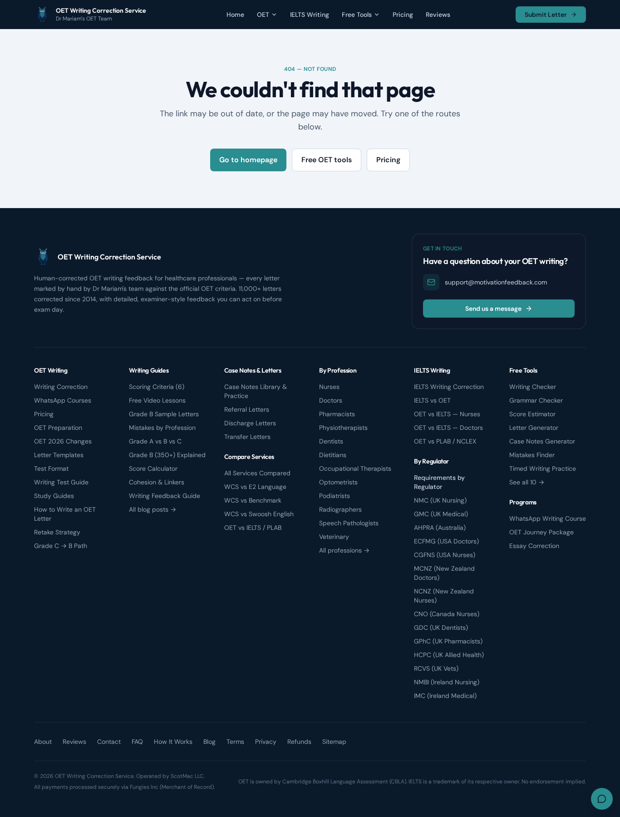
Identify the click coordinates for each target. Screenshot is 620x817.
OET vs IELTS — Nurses (447, 414)
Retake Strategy (57, 532)
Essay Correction (534, 546)
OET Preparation (58, 427)
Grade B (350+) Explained (167, 455)
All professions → (344, 550)
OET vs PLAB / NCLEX (445, 441)
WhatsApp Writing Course (547, 518)
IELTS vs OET (432, 400)
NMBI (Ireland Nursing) (446, 682)
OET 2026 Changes (63, 441)
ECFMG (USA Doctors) (446, 541)
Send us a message (493, 308)
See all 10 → (526, 482)
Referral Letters (246, 409)
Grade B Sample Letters (164, 414)
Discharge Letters (250, 423)
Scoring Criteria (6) (156, 387)
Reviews (438, 14)
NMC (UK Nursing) (440, 500)
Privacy (265, 741)
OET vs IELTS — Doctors (448, 427)
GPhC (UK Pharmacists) (448, 641)
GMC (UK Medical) (441, 514)
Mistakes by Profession (162, 427)
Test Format (51, 468)
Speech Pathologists (349, 523)
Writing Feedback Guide (164, 496)
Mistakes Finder (532, 455)
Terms (235, 741)
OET (263, 14)
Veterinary (334, 537)
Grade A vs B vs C (155, 441)
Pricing (403, 14)
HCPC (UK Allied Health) (449, 655)
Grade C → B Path (60, 546)
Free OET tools (326, 159)
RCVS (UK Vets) (436, 668)
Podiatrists (334, 496)
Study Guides (54, 496)
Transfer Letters (247, 437)
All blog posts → (152, 509)
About (43, 741)
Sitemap (334, 741)
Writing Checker (532, 387)
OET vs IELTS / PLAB (252, 527)
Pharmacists (337, 414)
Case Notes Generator (542, 441)
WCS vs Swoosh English (259, 514)
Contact (109, 741)
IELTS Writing (309, 14)
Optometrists (338, 482)
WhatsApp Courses (62, 400)
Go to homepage (248, 159)
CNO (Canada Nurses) (446, 614)
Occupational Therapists (355, 468)
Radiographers (340, 509)
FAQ (137, 741)
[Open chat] (602, 799)
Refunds (299, 741)
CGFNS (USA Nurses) (444, 555)
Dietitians (332, 455)
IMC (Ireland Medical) (445, 696)
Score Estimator (532, 414)
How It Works (173, 741)
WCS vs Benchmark (252, 500)
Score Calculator (153, 468)
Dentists (331, 441)
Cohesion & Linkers (156, 482)
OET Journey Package (541, 532)
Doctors (330, 400)
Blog (209, 741)
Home (235, 14)
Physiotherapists (343, 427)
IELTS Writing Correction (449, 387)
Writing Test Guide (61, 482)
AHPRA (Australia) (440, 527)
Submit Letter (546, 14)
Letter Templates (59, 455)
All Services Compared (257, 473)
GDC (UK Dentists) (441, 627)
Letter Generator (533, 427)
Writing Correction (61, 387)
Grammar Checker (536, 400)
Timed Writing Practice (542, 468)
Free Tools (357, 14)
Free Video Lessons (157, 400)
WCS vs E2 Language (255, 487)
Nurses (329, 387)
